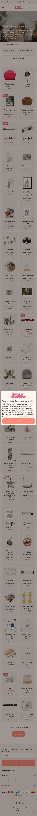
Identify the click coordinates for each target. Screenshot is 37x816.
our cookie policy (24, 416)
